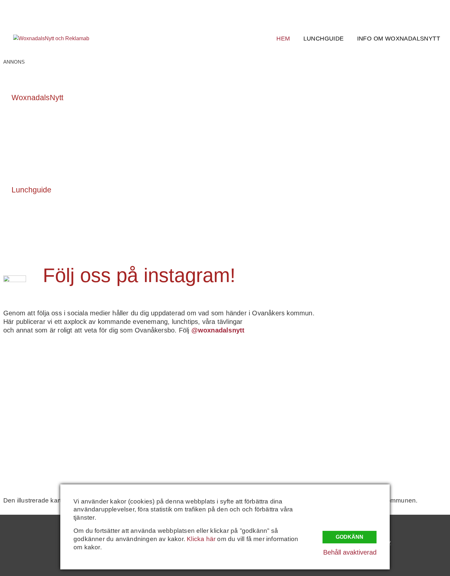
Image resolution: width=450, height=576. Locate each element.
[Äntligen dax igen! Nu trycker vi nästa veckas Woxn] (281, 382)
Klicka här (201, 538)
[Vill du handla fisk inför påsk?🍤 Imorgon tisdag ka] (281, 446)
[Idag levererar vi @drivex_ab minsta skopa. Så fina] (392, 446)
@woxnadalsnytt (218, 330)
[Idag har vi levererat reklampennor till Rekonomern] (169, 382)
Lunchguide (323, 38)
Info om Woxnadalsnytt (398, 38)
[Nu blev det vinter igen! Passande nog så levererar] (169, 446)
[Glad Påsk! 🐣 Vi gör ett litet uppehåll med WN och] (57, 446)
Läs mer (29, 127)
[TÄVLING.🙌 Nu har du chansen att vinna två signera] (57, 382)
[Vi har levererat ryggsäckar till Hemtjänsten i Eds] (392, 382)
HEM (283, 38)
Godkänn (349, 537)
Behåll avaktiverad (350, 552)
